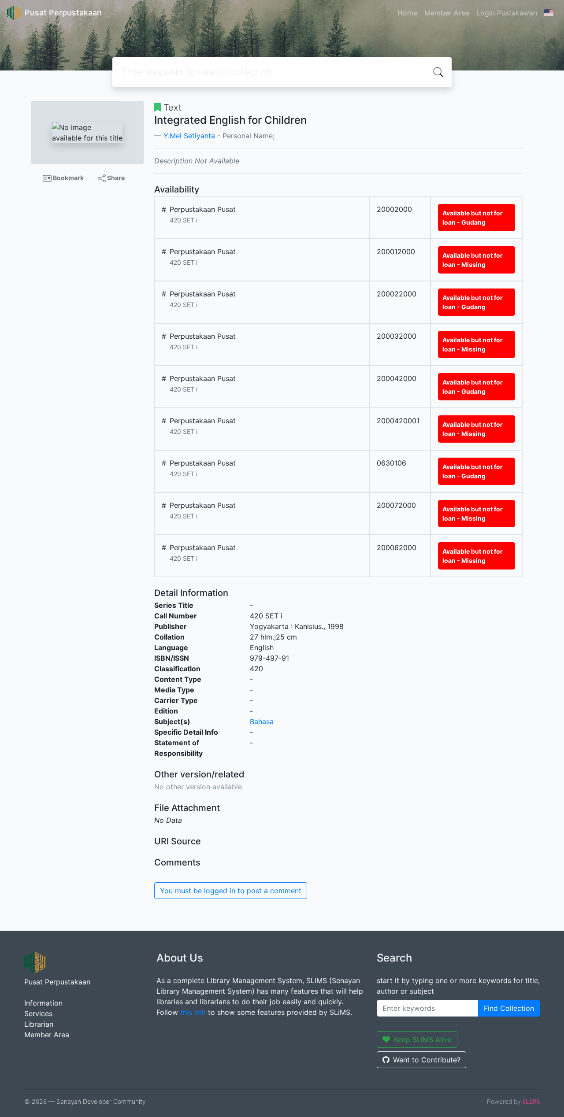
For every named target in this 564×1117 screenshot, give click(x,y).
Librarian (38, 1024)
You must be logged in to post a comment (230, 890)
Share (115, 177)
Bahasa (262, 721)
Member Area (446, 12)
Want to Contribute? (426, 1059)
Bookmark (68, 177)
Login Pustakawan (506, 12)
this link (193, 1012)
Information (43, 1003)
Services (38, 1013)
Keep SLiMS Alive (423, 1039)
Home (407, 12)
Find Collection (509, 1008)
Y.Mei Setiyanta (189, 135)
